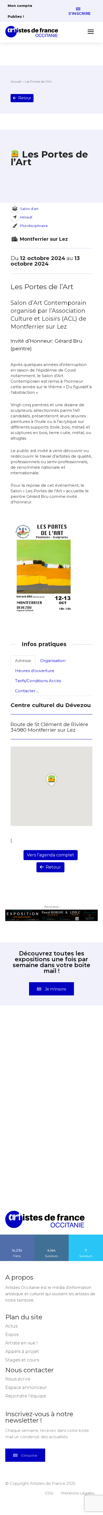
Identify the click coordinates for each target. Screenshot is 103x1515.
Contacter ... (27, 690)
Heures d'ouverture (34, 670)
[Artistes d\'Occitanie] (33, 31)
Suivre (51, 1236)
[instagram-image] (28, 1044)
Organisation (52, 660)
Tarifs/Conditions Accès (38, 680)
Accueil (16, 81)
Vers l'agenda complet (50, 854)
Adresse (23, 660)
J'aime (17, 1236)
